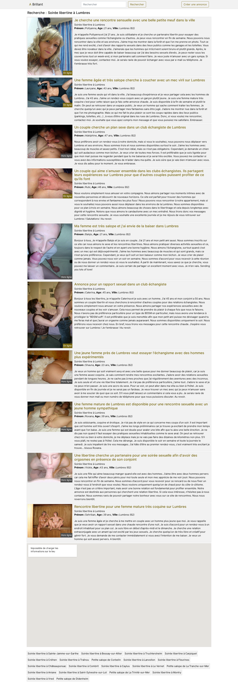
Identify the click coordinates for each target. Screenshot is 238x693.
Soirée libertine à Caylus (115, 666)
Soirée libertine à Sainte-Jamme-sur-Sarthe (53, 653)
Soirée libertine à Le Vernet (148, 666)
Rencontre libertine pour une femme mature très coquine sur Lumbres (130, 507)
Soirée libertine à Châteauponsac (47, 666)
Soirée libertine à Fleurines (173, 659)
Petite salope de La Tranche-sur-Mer (188, 666)
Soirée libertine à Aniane (42, 672)
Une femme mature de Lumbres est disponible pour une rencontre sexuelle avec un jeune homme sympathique (141, 406)
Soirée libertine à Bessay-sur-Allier (101, 653)
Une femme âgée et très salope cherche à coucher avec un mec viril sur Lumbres (139, 80)
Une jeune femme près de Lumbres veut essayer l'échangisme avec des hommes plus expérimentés (139, 355)
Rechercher (137, 4)
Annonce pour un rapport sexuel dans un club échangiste (120, 284)
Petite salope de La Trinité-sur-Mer (129, 672)
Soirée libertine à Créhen (42, 659)
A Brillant (36, 4)
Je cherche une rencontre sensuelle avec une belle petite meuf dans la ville (134, 20)
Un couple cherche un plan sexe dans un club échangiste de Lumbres (130, 127)
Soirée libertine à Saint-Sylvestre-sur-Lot (83, 672)
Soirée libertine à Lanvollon (139, 659)
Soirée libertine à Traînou (74, 659)
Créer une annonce (195, 4)
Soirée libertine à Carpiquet (181, 653)
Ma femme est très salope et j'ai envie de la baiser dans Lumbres (126, 226)
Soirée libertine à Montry (167, 672)
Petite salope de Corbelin (106, 659)
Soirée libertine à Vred (41, 678)
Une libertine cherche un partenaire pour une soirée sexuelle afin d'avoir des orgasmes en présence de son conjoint (135, 457)
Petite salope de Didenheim (72, 678)
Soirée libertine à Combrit (84, 666)
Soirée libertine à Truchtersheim (143, 653)
